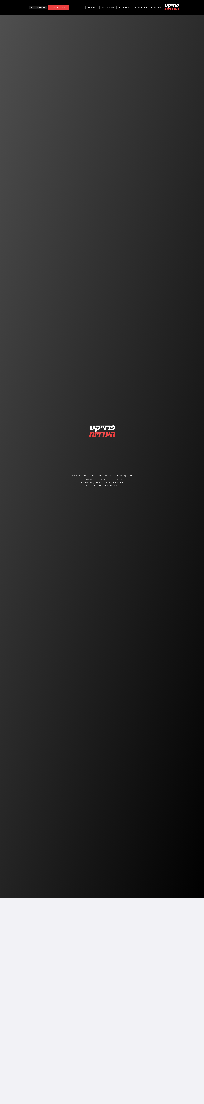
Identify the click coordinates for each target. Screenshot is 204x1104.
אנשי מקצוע (124, 7)
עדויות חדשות (108, 7)
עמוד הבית (156, 7)
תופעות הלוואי (140, 7)
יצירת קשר (92, 7)
